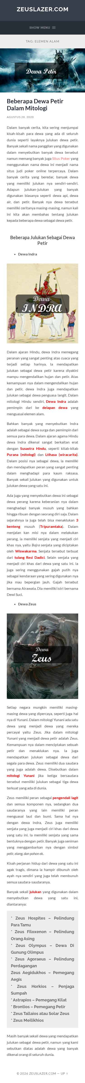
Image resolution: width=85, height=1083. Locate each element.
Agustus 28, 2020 (20, 117)
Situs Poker (61, 158)
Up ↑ (64, 1073)
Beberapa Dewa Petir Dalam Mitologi (35, 104)
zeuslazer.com (42, 9)
